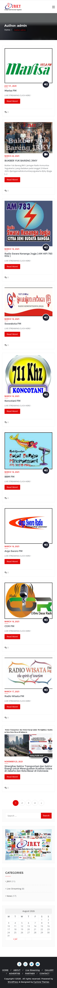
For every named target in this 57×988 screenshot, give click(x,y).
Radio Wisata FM (14, 696)
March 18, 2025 (12, 249)
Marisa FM (11, 90)
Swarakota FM (13, 323)
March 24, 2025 (12, 156)
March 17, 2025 (12, 691)
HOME (5, 970)
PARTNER (30, 973)
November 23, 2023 (14, 761)
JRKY (9, 881)
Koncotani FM (12, 400)
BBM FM (9, 476)
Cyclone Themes (41, 982)
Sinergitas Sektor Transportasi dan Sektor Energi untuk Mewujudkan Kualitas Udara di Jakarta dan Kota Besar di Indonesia (28, 768)
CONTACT (44, 973)
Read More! (12, 101)
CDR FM (9, 626)
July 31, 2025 (11, 86)
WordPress (13, 982)
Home (7, 29)
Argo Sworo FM (14, 551)
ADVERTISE (14, 973)
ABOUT (16, 970)
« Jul (15, 938)
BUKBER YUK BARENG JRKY (21, 160)
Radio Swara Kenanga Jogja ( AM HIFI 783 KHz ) (28, 254)
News (9, 896)
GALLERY (49, 970)
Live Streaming (14, 888)
